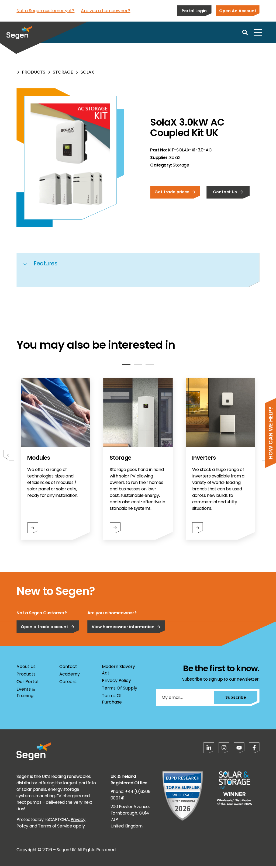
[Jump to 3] (150, 364)
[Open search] (245, 32)
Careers (68, 681)
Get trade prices (171, 192)
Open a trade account (44, 626)
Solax (87, 72)
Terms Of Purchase (112, 698)
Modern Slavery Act (118, 669)
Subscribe (235, 697)
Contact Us (225, 192)
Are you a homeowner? (105, 11)
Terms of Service (55, 826)
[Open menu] (258, 32)
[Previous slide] (9, 455)
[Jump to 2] (138, 364)
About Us (26, 666)
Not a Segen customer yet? (45, 11)
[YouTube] (239, 747)
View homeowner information (123, 626)
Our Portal (27, 681)
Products (33, 72)
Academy (69, 674)
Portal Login (194, 10)
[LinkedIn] (208, 747)
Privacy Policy (116, 680)
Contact (68, 666)
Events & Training (25, 692)
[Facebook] (254, 747)
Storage (63, 72)
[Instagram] (224, 747)
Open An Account (237, 10)
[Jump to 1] (126, 364)
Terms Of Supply (119, 688)
